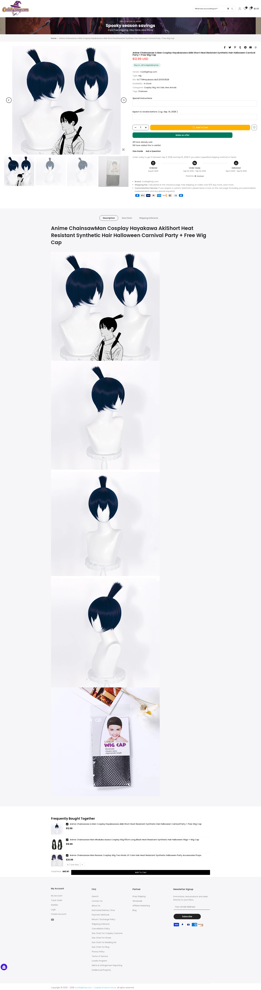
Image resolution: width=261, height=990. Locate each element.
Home (53, 38)
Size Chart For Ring (100, 947)
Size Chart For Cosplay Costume (107, 933)
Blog (134, 910)
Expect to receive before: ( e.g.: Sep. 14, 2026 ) (155, 111)
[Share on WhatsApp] (255, 47)
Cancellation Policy (101, 928)
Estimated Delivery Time (103, 910)
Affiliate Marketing (141, 905)
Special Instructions (142, 98)
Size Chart (127, 218)
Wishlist (54, 905)
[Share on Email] (250, 47)
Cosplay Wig (150, 87)
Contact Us (97, 901)
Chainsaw (142, 91)
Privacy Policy (98, 951)
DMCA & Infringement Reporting (107, 965)
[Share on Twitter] (230, 47)
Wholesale (137, 901)
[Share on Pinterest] (235, 47)
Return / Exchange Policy (103, 919)
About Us (96, 905)
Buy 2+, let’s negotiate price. (146, 65)
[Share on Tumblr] (240, 47)
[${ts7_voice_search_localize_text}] (228, 8)
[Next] (123, 100)
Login (53, 909)
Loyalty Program (99, 960)
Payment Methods (100, 914)
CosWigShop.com (148, 71)
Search (95, 896)
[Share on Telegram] (245, 47)
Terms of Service (100, 956)
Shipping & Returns (148, 218)
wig (139, 75)
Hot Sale (160, 87)
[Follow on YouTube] (52, 919)
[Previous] (9, 100)
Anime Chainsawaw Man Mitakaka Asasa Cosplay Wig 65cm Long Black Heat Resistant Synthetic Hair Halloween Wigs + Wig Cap (134, 839)
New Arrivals (170, 87)
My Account (56, 895)
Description (109, 218)
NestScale (200, 176)
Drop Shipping (139, 896)
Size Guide (138, 151)
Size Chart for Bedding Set (104, 942)
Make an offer (185, 136)
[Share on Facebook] (224, 47)
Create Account (58, 914)
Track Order (56, 900)
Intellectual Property (101, 970)
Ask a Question (153, 151)
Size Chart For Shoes (101, 937)
